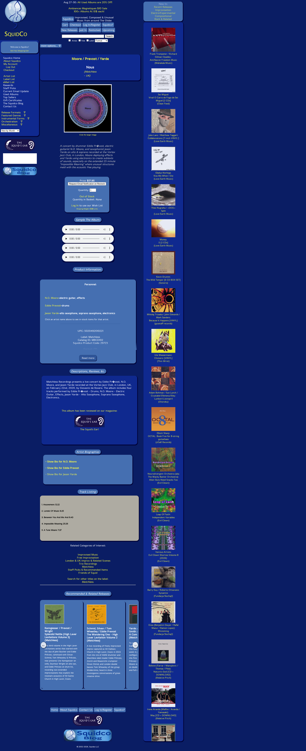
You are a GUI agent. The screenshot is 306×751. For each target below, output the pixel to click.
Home (54, 709)
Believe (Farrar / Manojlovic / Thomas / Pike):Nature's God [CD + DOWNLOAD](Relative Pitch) (163, 671)
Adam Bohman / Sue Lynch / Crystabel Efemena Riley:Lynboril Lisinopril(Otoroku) (163, 397)
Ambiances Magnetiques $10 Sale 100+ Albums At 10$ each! (88, 10)
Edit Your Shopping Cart (20, 51)
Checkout (9, 70)
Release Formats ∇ (13, 112)
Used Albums (10, 94)
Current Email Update (15, 91)
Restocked (94, 30)
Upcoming (108, 30)
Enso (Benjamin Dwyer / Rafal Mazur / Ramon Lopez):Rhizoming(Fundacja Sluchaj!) (163, 629)
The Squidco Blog (13, 103)
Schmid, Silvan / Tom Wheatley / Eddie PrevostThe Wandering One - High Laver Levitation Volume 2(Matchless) (102, 634)
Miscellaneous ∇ (11, 124)
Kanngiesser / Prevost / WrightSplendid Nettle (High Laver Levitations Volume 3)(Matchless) (61, 634)
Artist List (9, 76)
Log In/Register (91, 24)
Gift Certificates (12, 100)
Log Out (10, 67)
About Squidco (12, 60)
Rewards (8, 85)
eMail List (8, 82)
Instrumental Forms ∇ (15, 118)
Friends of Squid (87, 572)
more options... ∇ (51, 45)
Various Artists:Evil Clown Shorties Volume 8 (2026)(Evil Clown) (163, 556)
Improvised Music (88, 554)
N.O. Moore (51, 297)
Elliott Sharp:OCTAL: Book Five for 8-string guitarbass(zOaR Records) (163, 438)
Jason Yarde (52, 313)
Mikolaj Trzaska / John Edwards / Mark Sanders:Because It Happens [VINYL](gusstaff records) (163, 319)
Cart (65, 24)
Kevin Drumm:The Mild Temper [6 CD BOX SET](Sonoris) (163, 280)
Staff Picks (9, 88)
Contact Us (9, 106)
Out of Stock (87, 196)
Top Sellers (9, 97)
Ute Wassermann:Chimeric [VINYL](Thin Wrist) (163, 358)
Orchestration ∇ (11, 121)
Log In (75, 205)
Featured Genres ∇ (13, 115)
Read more (88, 357)
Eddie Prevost (53, 305)
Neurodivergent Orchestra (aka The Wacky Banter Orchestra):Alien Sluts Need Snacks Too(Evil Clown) (163, 478)
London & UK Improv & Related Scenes (87, 560)
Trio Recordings (88, 563)
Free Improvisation (88, 557)
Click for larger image (87, 135)
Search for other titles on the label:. (87, 580)
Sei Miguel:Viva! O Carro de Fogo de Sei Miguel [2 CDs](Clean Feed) (163, 99)
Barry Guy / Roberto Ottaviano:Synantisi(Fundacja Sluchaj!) (163, 593)
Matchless (88, 566)
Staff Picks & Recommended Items (88, 569)
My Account (10, 63)
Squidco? (108, 24)
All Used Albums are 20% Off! (94, 2)
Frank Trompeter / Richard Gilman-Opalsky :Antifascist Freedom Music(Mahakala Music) (163, 58)
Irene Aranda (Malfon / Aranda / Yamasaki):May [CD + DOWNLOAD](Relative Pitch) (163, 714)
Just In (83, 30)
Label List (9, 79)
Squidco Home (11, 57)
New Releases (69, 30)
